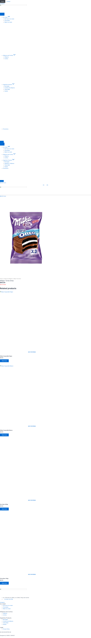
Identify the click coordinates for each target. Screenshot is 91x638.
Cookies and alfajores (8, 278)
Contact (8, 1)
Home (2, 1)
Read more (4, 360)
